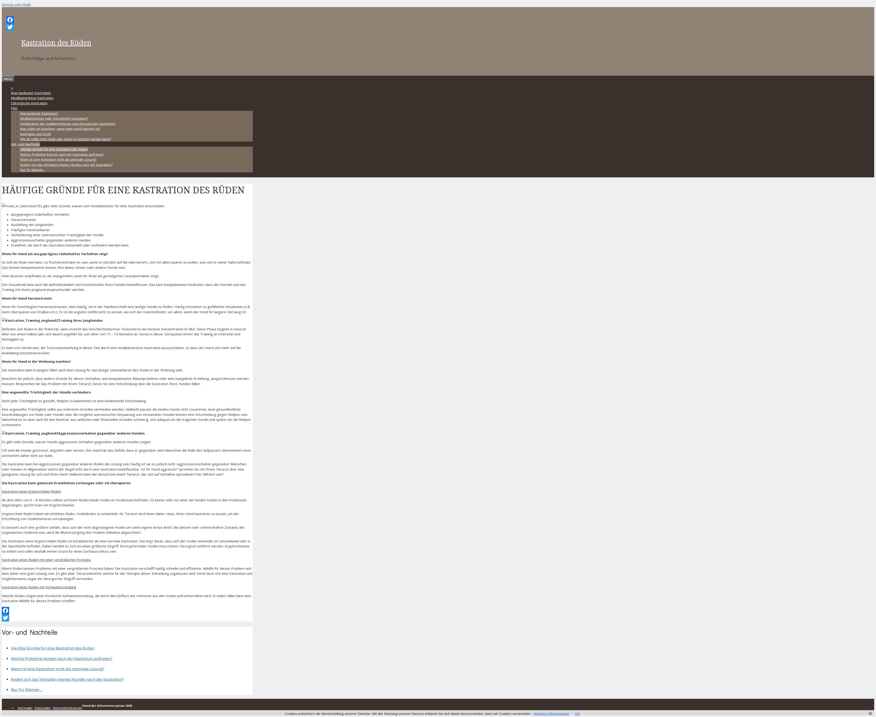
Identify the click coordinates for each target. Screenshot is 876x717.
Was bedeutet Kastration (31, 93)
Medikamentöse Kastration (32, 98)
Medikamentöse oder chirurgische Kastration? (54, 118)
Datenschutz (43, 708)
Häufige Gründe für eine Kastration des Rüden (54, 149)
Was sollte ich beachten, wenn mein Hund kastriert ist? (60, 129)
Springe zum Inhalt (16, 4)
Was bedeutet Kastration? (39, 113)
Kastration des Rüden (56, 43)
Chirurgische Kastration (29, 103)
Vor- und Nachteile (25, 144)
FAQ (14, 108)
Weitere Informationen (551, 713)
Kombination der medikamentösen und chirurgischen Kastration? (68, 124)
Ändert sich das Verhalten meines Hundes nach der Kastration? (66, 165)
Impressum (25, 708)
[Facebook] (131, 19)
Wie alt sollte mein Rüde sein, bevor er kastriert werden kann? (65, 139)
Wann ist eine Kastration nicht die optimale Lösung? (58, 159)
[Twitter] (131, 27)
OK (577, 713)
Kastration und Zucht (35, 134)
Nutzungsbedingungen (67, 708)
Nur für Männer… (32, 170)
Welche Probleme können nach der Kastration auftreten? (62, 154)
